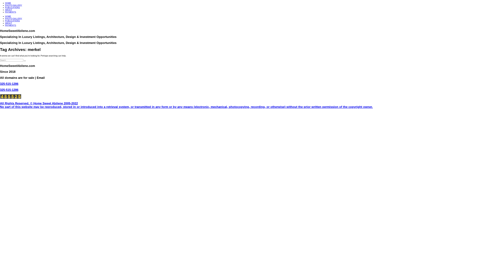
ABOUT (8, 10)
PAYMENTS (10, 12)
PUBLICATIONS (12, 8)
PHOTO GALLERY (13, 5)
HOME (8, 3)
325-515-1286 (9, 83)
